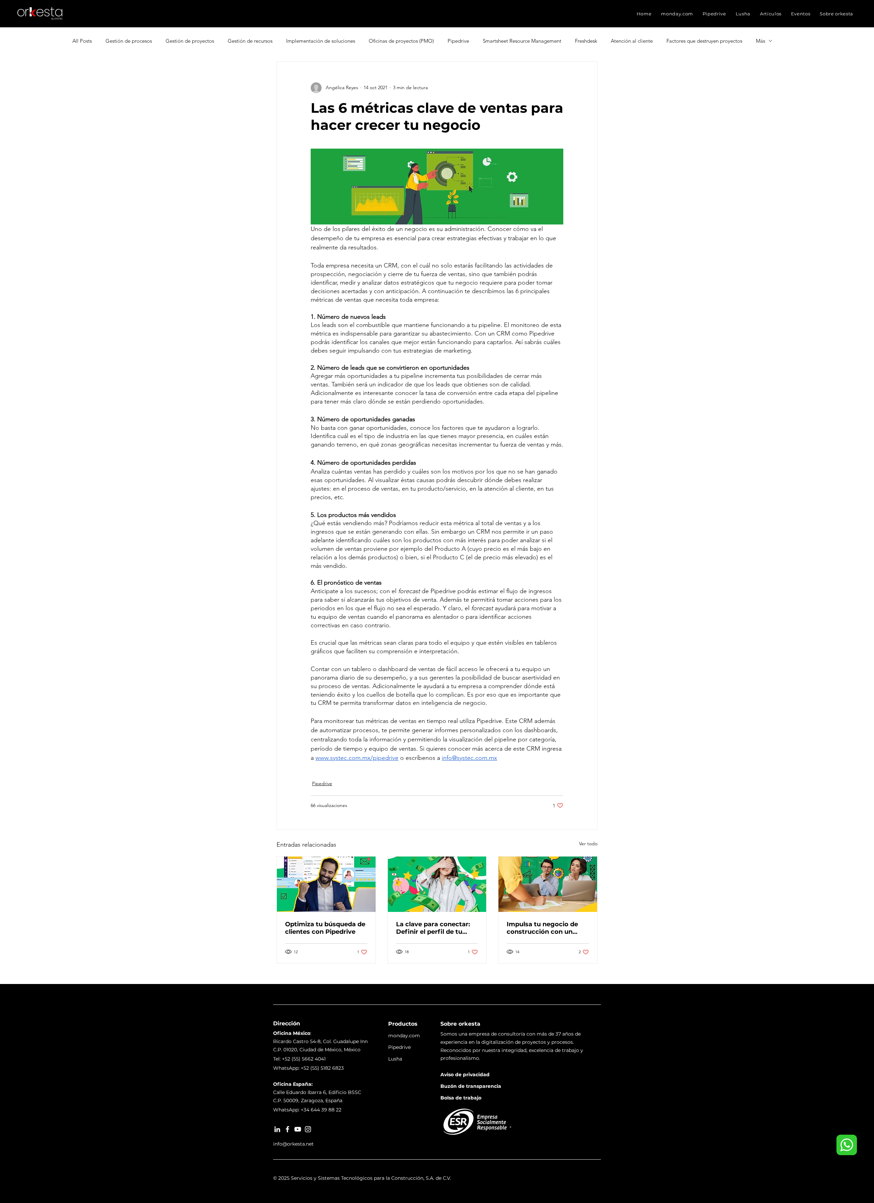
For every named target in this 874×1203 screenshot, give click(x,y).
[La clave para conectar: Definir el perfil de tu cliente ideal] (437, 884)
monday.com (404, 1036)
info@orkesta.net (293, 1144)
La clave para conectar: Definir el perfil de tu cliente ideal (433, 927)
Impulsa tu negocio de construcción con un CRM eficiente (542, 927)
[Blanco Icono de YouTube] (298, 1129)
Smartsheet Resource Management (522, 41)
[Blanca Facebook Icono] (287, 1129)
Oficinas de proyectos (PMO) (401, 41)
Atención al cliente (632, 41)
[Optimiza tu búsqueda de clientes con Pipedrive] (326, 884)
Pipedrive (458, 41)
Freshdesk (586, 41)
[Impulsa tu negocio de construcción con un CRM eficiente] (547, 884)
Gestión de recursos (250, 41)
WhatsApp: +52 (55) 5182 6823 (308, 1068)
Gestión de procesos (128, 41)
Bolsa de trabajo (460, 1098)
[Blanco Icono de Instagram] (308, 1129)
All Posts (82, 41)
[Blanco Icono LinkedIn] (277, 1129)
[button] (677, 14)
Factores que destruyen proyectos (704, 41)
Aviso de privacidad (465, 1074)
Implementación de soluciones (320, 41)
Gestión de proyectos (190, 41)
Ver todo (588, 843)
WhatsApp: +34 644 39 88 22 (307, 1110)
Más (760, 41)
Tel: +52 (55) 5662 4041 (299, 1059)
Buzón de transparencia (470, 1086)
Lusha (395, 1059)
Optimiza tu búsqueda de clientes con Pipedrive (325, 927)
